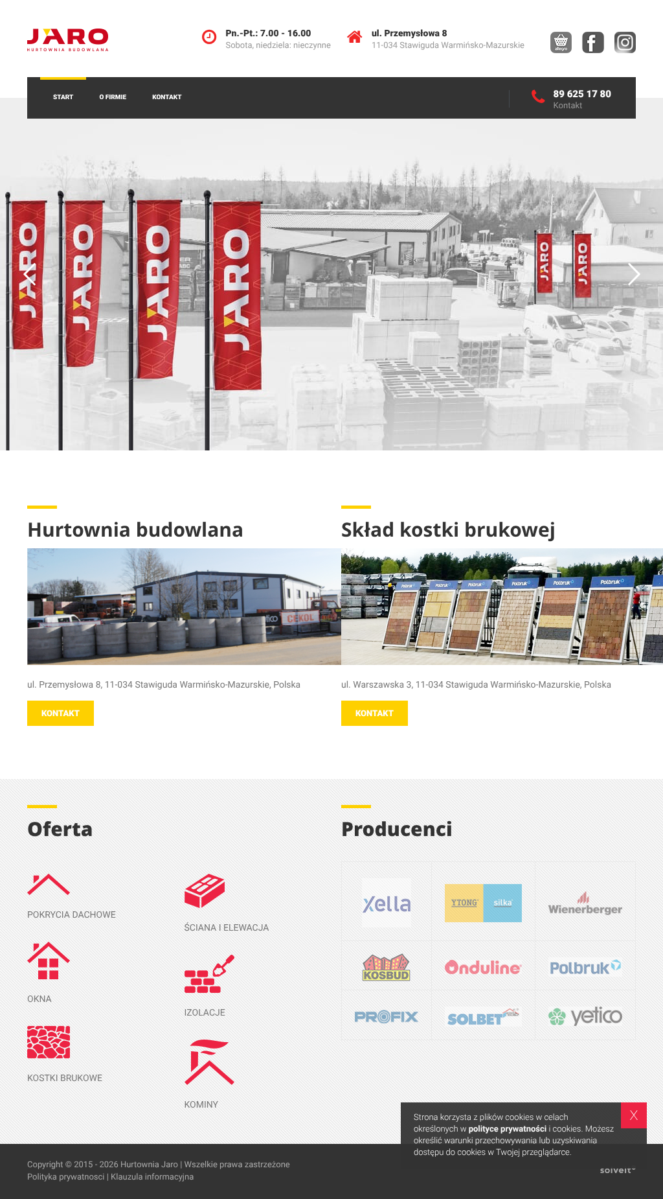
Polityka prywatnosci (65, 1177)
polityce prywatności (508, 1129)
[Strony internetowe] (618, 1171)
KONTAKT (166, 97)
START (63, 97)
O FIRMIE (112, 97)
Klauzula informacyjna (152, 1177)
